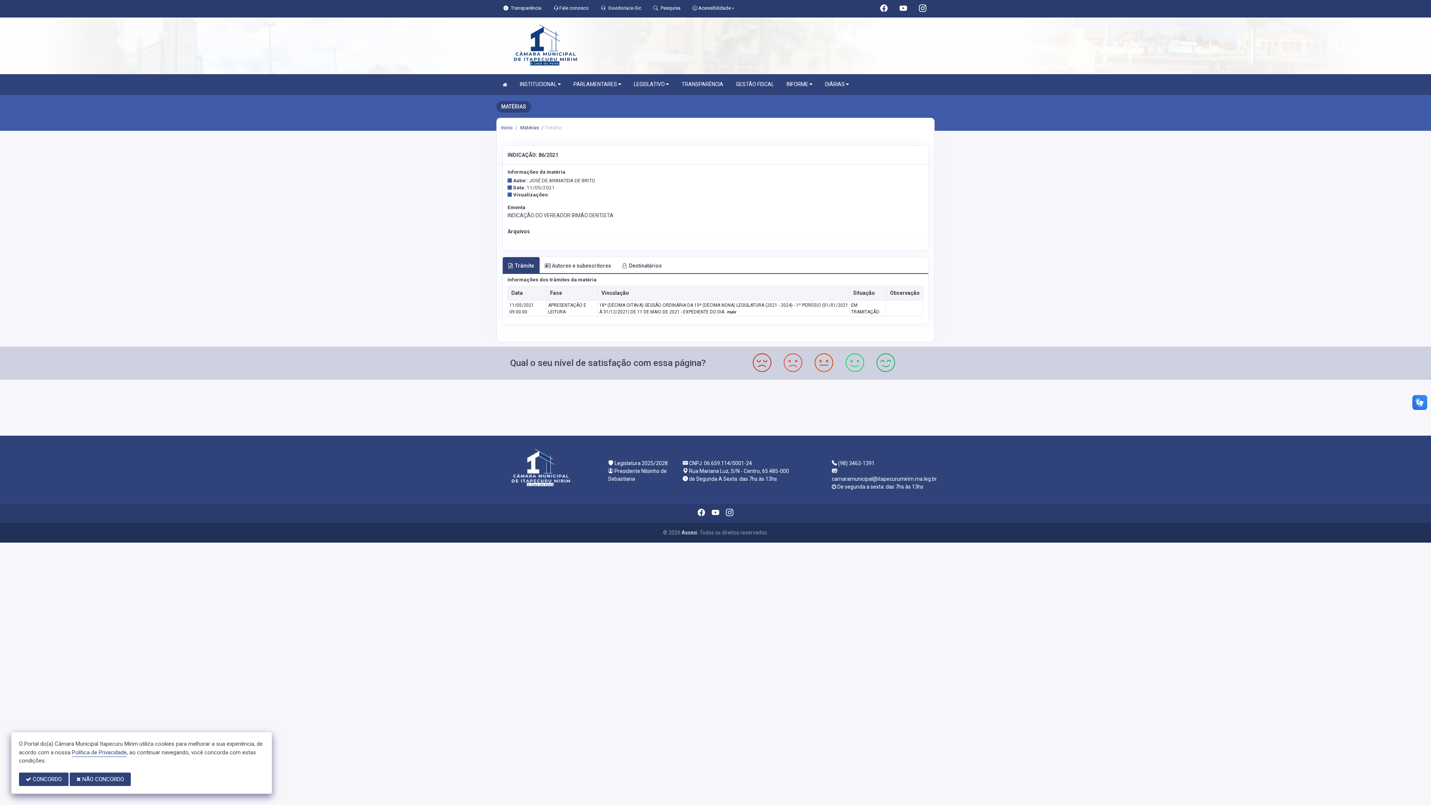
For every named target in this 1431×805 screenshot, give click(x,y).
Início (507, 127)
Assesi (689, 533)
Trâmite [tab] (524, 266)
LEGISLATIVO (650, 84)
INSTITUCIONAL (539, 84)
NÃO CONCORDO (102, 779)
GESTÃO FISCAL (755, 84)
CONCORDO (46, 779)
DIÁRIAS (835, 84)
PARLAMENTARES (596, 84)
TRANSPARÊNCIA (702, 84)
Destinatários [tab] (645, 266)
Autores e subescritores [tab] (581, 266)
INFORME (798, 84)
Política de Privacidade (99, 752)
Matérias (529, 127)
